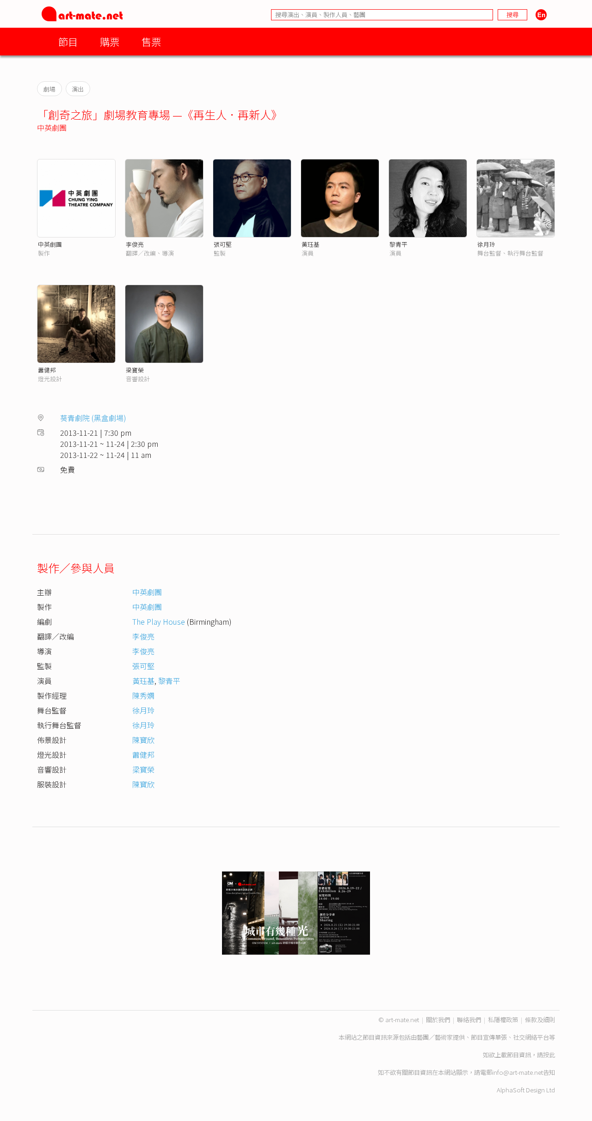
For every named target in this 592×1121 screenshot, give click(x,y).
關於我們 (438, 1019)
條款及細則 (540, 1019)
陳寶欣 (143, 739)
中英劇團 (52, 127)
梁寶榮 (135, 370)
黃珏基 (311, 244)
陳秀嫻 (143, 695)
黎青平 (398, 244)
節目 (68, 41)
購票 (109, 41)
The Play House (158, 621)
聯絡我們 (469, 1019)
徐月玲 (486, 244)
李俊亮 (135, 244)
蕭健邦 (47, 370)
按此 (549, 1054)
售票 (151, 41)
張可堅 (223, 244)
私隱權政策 (503, 1019)
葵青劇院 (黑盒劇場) (93, 417)
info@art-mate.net (517, 1072)
